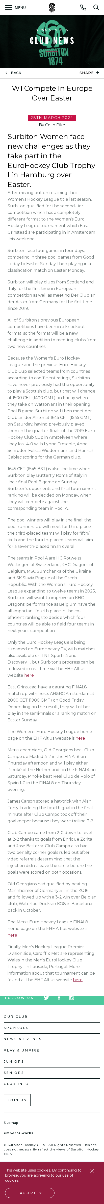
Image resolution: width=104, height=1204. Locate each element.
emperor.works (18, 1133)
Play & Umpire (22, 1050)
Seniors (14, 1073)
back (16, 73)
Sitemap (11, 1123)
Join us (17, 1100)
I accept (27, 1193)
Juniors (14, 1061)
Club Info (16, 1084)
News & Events (23, 1039)
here (29, 675)
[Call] (83, 7)
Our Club (16, 1017)
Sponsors (16, 1028)
